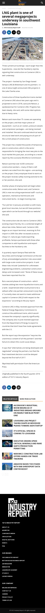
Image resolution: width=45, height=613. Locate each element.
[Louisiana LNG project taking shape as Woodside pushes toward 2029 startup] (7, 423)
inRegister (6, 567)
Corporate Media (8, 533)
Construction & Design (14, 8)
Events (4, 543)
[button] (3, 3)
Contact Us (6, 591)
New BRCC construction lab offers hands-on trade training (28, 456)
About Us (5, 527)
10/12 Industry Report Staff (12, 27)
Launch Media (7, 576)
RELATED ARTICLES (10, 399)
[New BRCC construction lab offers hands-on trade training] (7, 456)
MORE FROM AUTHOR (27, 399)
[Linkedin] (9, 32)
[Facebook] (4, 32)
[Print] (19, 32)
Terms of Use (7, 600)
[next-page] (6, 474)
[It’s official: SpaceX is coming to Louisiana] (7, 433)
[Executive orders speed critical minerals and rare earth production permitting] (7, 443)
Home (4, 8)
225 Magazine (7, 564)
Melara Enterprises (9, 588)
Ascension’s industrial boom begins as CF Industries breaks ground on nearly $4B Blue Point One (27, 410)
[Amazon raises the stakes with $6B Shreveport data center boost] (7, 466)
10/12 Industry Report (10, 557)
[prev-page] (3, 474)
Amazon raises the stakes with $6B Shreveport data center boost (27, 466)
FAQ (3, 546)
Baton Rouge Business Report (13, 560)
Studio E (5, 573)
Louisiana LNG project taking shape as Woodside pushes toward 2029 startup (28, 423)
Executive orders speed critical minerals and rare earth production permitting (28, 445)
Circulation (6, 537)
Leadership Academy (9, 570)
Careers (5, 594)
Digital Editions (8, 540)
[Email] (14, 32)
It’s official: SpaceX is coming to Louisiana (24, 432)
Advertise (5, 530)
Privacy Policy (7, 597)
